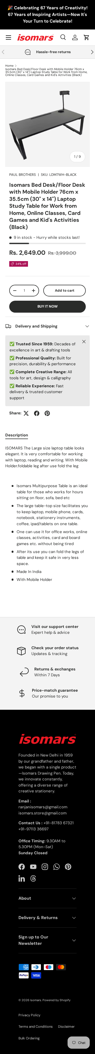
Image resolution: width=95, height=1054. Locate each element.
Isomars (35, 1000)
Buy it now (47, 306)
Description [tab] (16, 435)
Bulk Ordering (29, 1038)
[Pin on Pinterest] (47, 413)
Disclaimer (66, 1026)
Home (9, 65)
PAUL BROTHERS (22, 174)
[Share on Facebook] (36, 413)
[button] (86, 37)
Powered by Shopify (56, 1000)
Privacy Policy (29, 1015)
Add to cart (64, 290)
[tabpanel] (47, 514)
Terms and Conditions (35, 1026)
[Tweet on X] (26, 413)
